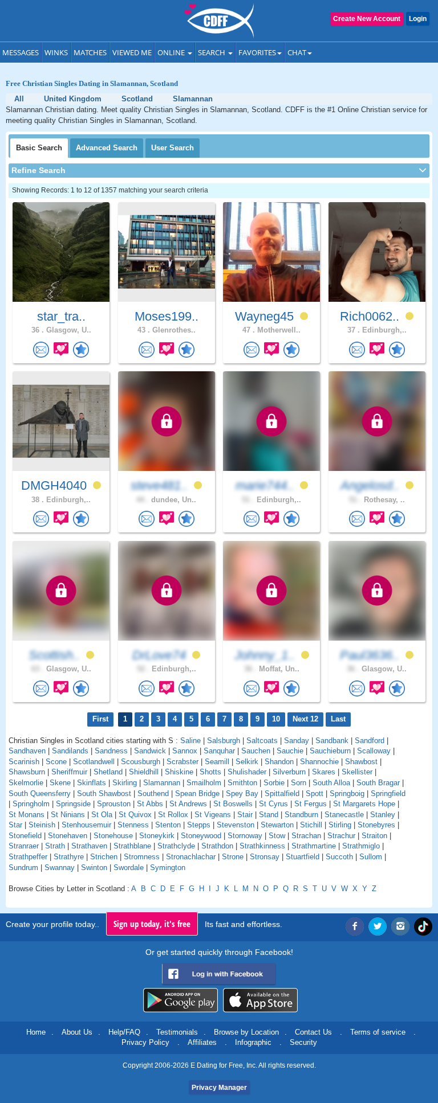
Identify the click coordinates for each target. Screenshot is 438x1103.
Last (338, 719)
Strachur (341, 835)
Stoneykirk (157, 835)
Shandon (279, 761)
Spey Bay (242, 793)
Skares (323, 772)
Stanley (382, 814)
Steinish (42, 825)
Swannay (59, 867)
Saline (190, 740)
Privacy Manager (219, 1088)
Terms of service (377, 1032)
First (100, 719)
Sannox (184, 751)
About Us (77, 1032)
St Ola (101, 814)
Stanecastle (344, 814)
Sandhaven (27, 751)
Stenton (168, 825)
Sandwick (150, 751)
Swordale (128, 867)
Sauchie (290, 751)
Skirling (124, 782)
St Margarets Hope (364, 803)
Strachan (306, 835)
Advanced (106, 147)
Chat (296, 52)
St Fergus (310, 803)
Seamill (217, 761)
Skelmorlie (26, 782)
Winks (56, 52)
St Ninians (68, 814)
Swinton (94, 867)
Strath (55, 846)
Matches (90, 52)
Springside (73, 803)
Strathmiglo (361, 846)
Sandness (111, 751)
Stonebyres (376, 825)
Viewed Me (132, 52)
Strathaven (89, 846)
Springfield (388, 793)
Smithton (242, 782)
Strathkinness (262, 846)
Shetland (108, 772)
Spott (314, 793)
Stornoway (245, 835)
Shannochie (319, 761)
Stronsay (264, 856)
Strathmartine (313, 846)
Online (171, 52)
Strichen (103, 856)
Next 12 (305, 719)
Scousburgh (140, 761)
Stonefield (25, 835)
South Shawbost (104, 793)
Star (15, 825)
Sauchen (255, 751)
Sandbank (331, 740)
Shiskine (179, 772)
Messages (20, 52)
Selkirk (247, 761)
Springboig (347, 793)
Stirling (339, 825)
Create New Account (366, 19)
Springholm (31, 803)
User (172, 147)
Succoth (339, 856)
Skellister (357, 772)
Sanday (296, 740)
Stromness (142, 856)
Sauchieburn (330, 751)
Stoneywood (201, 835)
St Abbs (150, 803)
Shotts (210, 772)
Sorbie (274, 782)
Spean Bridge (197, 793)
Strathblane (132, 846)
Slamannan (161, 782)
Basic (39, 147)
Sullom (370, 856)
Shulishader (247, 772)
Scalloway (374, 751)
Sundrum (23, 867)
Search (212, 52)
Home (36, 1032)
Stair (245, 814)
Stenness (133, 825)
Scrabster (182, 761)
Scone (56, 761)
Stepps (198, 825)
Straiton (374, 835)
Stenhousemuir (86, 825)
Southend (153, 793)
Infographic (253, 1042)
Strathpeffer (28, 856)
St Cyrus (273, 803)
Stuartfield (302, 856)
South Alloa (331, 782)
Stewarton (277, 825)
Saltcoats (262, 740)
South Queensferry (40, 793)
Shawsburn (27, 772)
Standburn (301, 814)
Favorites (257, 52)
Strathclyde (176, 846)
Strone (233, 856)
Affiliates (202, 1042)
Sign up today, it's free (151, 923)
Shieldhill (144, 772)
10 (276, 719)
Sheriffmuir (69, 772)
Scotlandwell (94, 761)
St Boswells (233, 803)
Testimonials (177, 1032)
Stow (277, 835)
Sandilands (70, 751)
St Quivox (135, 814)
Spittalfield (282, 793)
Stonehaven (67, 835)
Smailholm (203, 782)
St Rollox (173, 814)
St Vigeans (212, 814)
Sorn (298, 782)
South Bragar (378, 782)
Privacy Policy (145, 1042)
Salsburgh (223, 740)
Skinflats (91, 782)
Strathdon (217, 846)
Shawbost (361, 761)
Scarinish (24, 761)
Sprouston (114, 803)
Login (418, 19)
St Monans (26, 814)
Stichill (311, 825)
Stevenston (235, 825)
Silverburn (289, 772)
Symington (167, 867)
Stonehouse (113, 835)
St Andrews (188, 803)
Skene (60, 782)
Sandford (369, 740)
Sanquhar (219, 751)
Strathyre (69, 856)
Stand (268, 814)
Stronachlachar (191, 856)
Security (303, 1042)
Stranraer (24, 846)
